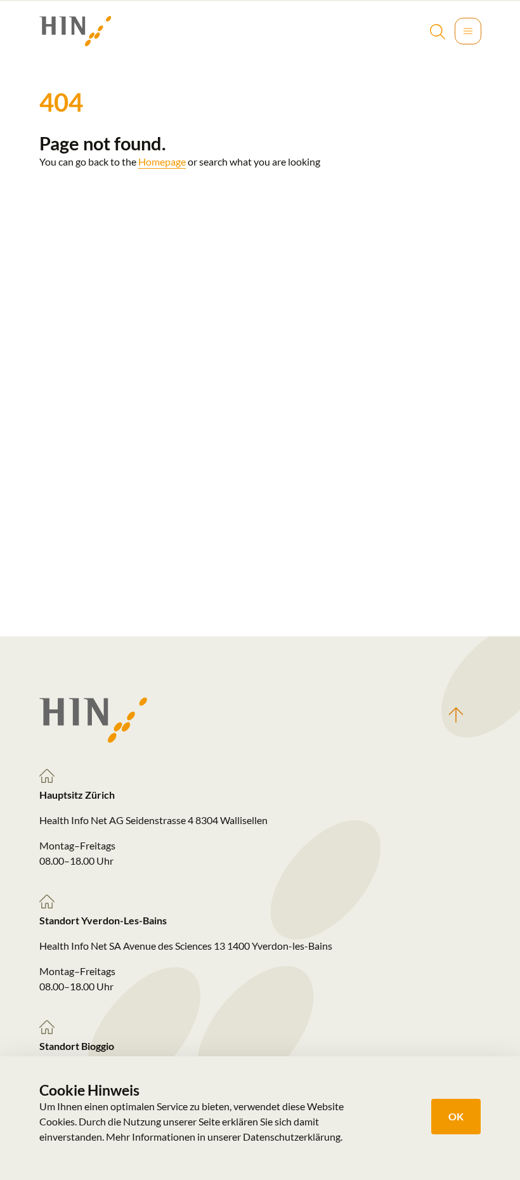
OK (456, 1116)
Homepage (162, 161)
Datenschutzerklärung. (292, 1137)
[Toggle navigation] (468, 31)
